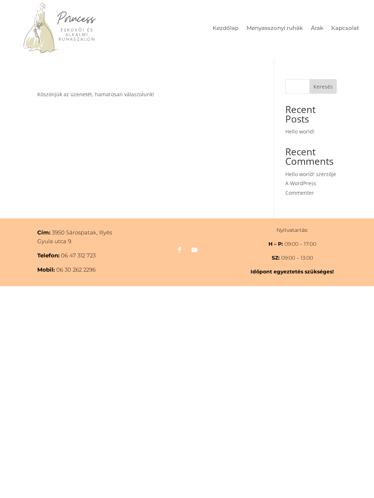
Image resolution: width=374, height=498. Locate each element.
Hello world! (299, 131)
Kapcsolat (345, 28)
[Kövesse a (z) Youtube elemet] (194, 250)
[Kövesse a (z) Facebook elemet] (180, 250)
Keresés (323, 86)
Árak (317, 28)
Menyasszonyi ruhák (275, 28)
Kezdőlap (225, 28)
